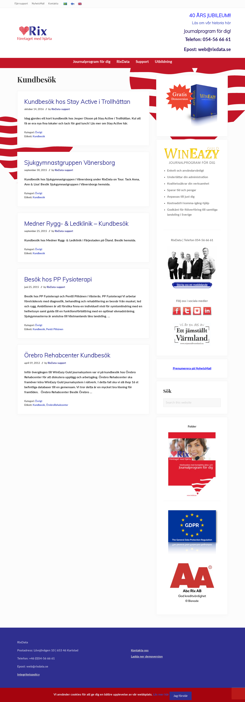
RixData (123, 62)
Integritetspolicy (28, 674)
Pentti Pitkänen (54, 329)
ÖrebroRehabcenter (57, 405)
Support (142, 62)
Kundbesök (39, 136)
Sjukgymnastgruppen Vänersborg (69, 162)
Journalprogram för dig (91, 62)
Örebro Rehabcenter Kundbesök (67, 355)
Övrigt (38, 132)
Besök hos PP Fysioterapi (58, 279)
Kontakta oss (140, 650)
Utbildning (163, 62)
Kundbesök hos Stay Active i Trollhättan (77, 101)
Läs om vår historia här (211, 22)
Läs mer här (161, 694)
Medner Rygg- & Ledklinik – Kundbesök (76, 223)
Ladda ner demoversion (147, 656)
